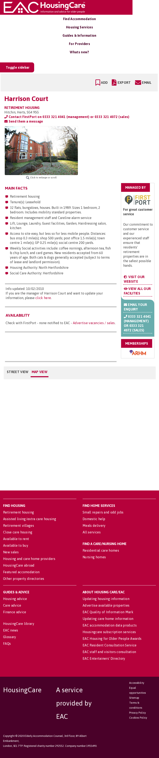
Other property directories (23, 578)
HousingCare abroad (19, 565)
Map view (40, 372)
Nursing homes (94, 557)
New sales (11, 552)
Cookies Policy (138, 717)
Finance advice (14, 612)
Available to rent (16, 539)
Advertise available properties (106, 605)
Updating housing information (106, 599)
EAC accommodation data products (110, 625)
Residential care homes (101, 550)
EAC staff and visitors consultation (109, 652)
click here (43, 298)
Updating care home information (108, 619)
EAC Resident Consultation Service (110, 645)
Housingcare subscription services (109, 632)
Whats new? (79, 52)
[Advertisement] (122, 152)
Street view (18, 372)
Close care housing (18, 532)
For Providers (79, 44)
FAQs (7, 643)
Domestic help (94, 519)
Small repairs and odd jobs (103, 512)
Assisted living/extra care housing (29, 519)
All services (92, 532)
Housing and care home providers (29, 559)
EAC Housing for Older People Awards (112, 638)
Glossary (9, 637)
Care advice (12, 605)
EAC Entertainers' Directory (104, 658)
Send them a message (25, 121)
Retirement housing (18, 512)
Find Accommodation (79, 19)
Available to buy (15, 545)
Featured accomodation (21, 572)
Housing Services (79, 27)
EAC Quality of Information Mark (108, 612)
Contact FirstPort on (68, 117)
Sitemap (134, 697)
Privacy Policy (137, 712)
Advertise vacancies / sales (94, 323)
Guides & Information (79, 35)
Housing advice (15, 599)
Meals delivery (94, 525)
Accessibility (136, 682)
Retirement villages (18, 525)
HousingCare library (18, 623)
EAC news (10, 630)
